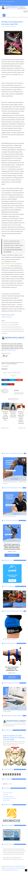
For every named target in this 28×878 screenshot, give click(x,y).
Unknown (8, 26)
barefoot (6, 169)
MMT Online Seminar (10, 1)
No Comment (13, 26)
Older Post (21, 428)
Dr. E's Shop (5, 794)
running (18, 372)
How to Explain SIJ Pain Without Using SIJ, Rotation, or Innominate (14, 738)
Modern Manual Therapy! (9, 350)
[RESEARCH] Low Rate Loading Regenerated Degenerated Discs (5, 416)
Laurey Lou (10, 372)
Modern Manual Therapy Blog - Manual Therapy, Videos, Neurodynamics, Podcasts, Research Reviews (13, 868)
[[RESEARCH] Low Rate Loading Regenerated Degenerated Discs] (5, 406)
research (15, 372)
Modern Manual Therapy (8, 796)
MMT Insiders (3, 4)
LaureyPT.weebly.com (6, 317)
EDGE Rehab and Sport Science (9, 798)
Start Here (3, 1)
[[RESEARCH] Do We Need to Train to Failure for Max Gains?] (13, 406)
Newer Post (5, 428)
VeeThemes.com (15, 870)
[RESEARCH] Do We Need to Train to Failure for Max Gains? (13, 414)
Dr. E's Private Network (7, 792)
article (6, 197)
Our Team (9, 4)
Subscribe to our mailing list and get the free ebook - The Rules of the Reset (12, 363)
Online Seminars (6, 800)
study (14, 207)
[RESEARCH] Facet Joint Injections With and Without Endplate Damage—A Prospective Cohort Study (21, 417)
